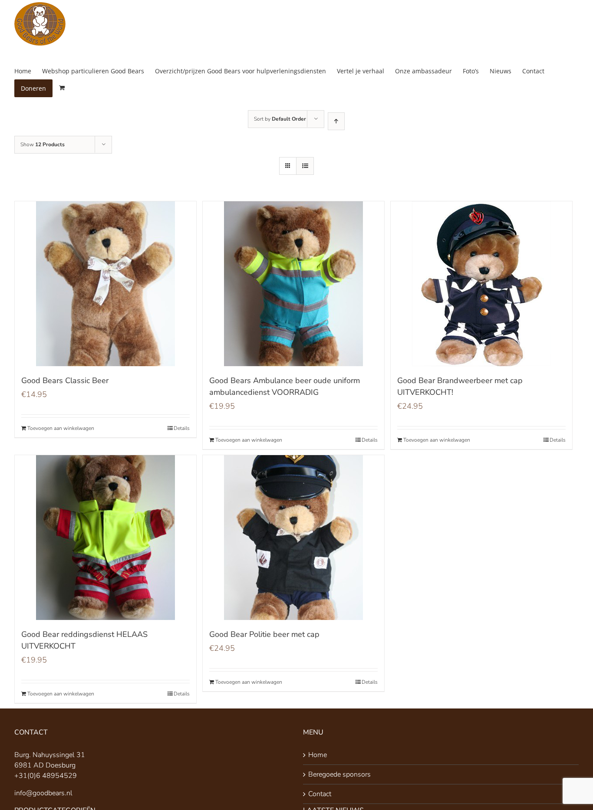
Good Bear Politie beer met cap (264, 634)
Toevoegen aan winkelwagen (60, 428)
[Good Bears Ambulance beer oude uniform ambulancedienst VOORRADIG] (293, 283)
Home (317, 755)
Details (182, 428)
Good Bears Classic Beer (65, 380)
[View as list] (304, 165)
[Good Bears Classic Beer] (105, 283)
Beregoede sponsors (339, 774)
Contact (319, 794)
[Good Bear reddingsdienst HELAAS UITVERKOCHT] (105, 537)
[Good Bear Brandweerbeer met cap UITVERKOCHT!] (481, 283)
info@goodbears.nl (43, 793)
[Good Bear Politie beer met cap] (293, 537)
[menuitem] (28, 70)
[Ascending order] (336, 121)
